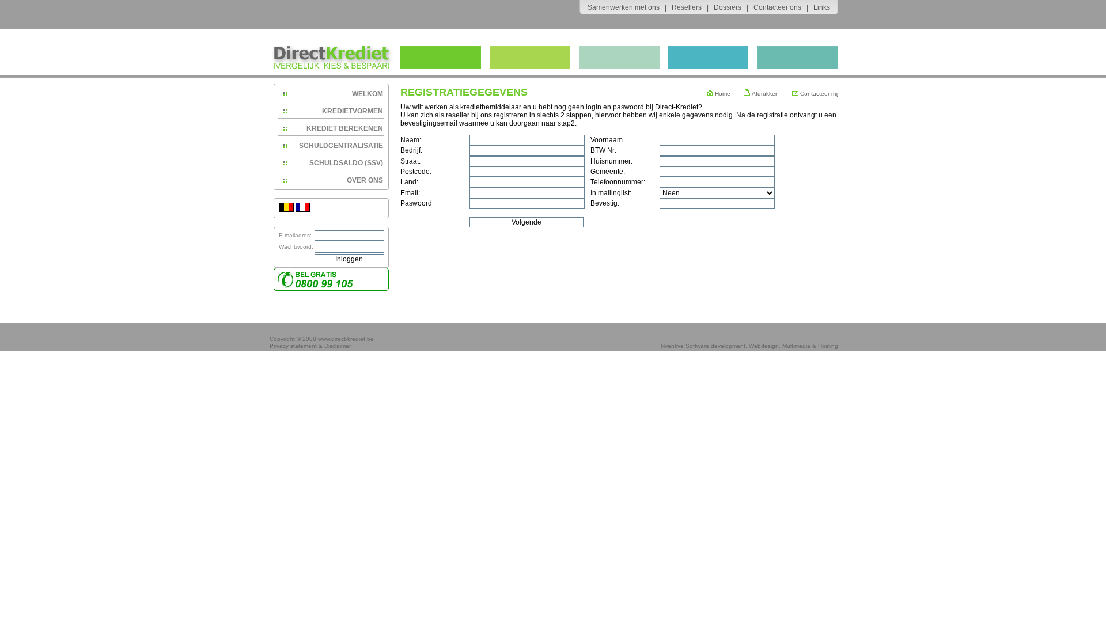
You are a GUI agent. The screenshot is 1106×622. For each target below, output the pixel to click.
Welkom (367, 94)
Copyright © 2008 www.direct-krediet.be (322, 339)
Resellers (686, 7)
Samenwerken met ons (623, 7)
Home (721, 93)
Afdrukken (764, 93)
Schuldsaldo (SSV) (346, 163)
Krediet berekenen (344, 128)
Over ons (365, 180)
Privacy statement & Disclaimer (310, 346)
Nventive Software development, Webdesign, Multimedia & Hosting (749, 346)
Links (821, 7)
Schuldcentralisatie (341, 146)
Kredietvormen (352, 111)
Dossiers (728, 7)
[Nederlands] (286, 210)
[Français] (303, 210)
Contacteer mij (818, 93)
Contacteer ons (777, 7)
